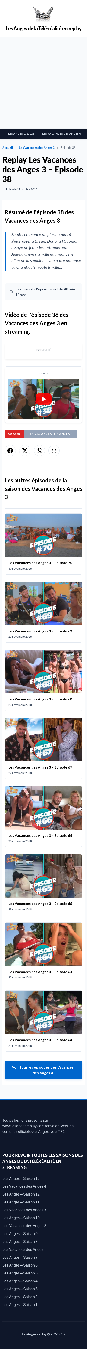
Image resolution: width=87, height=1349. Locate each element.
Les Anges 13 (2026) (21, 133)
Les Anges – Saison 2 (20, 1296)
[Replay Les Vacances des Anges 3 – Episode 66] (43, 816)
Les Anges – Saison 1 (20, 1304)
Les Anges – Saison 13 (21, 1178)
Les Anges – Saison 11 (20, 1202)
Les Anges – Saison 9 (20, 1233)
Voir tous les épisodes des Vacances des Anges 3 (43, 1070)
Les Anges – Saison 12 (21, 1194)
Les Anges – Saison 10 (21, 1218)
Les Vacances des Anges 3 (37, 148)
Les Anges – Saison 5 (20, 1273)
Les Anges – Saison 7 (20, 1257)
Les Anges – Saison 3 (20, 1289)
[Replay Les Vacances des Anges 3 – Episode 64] (43, 953)
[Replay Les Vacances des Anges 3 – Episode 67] (43, 748)
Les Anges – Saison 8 (20, 1241)
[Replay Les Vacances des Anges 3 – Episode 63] (43, 1021)
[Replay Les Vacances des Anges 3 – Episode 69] (43, 612)
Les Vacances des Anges (22, 1249)
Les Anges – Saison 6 (20, 1265)
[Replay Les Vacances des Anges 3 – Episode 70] (43, 544)
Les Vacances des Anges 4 (61, 133)
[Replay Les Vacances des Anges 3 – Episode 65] (43, 884)
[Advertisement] (43, 83)
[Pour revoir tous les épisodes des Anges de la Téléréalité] (44, 13)
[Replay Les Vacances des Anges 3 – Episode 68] (43, 680)
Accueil (7, 148)
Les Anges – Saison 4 (20, 1281)
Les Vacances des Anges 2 (24, 1225)
